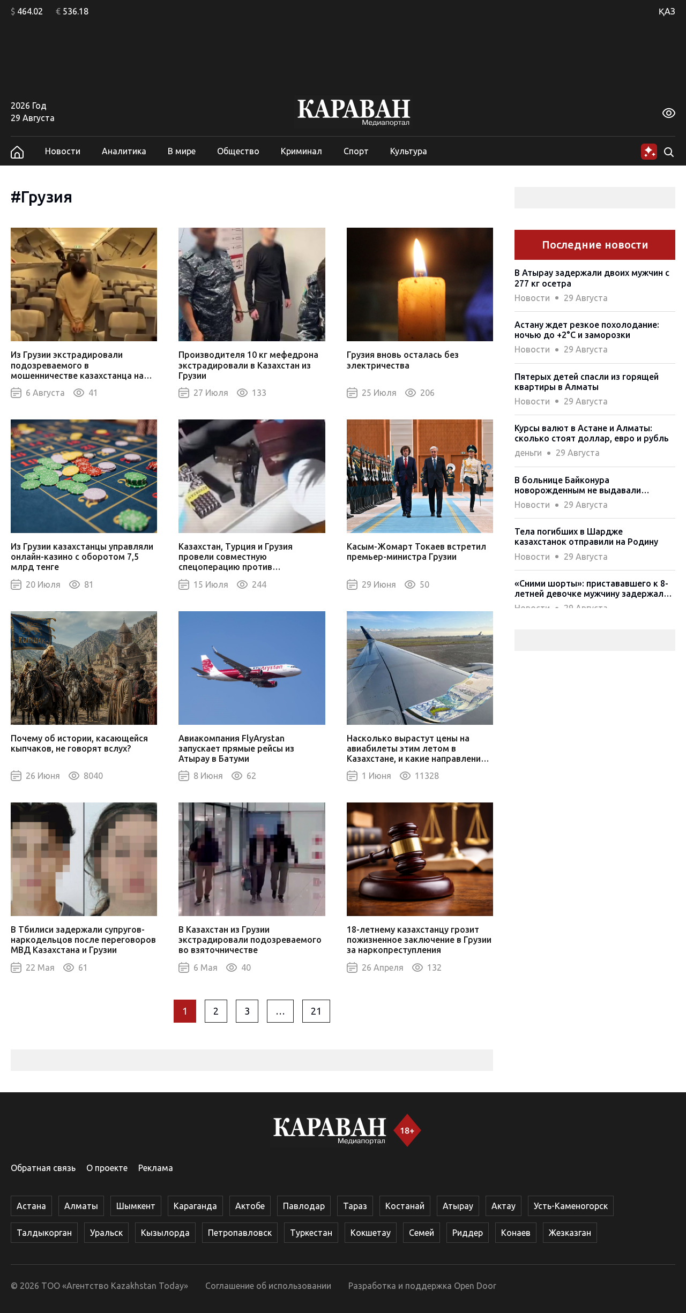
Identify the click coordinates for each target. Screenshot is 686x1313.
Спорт (356, 151)
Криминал (301, 151)
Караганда (195, 1206)
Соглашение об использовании (268, 1286)
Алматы (81, 1206)
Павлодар (304, 1206)
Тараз (355, 1206)
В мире (182, 151)
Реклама (155, 1168)
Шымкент (135, 1206)
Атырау (458, 1206)
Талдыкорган (44, 1232)
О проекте (107, 1168)
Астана (31, 1206)
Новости (62, 151)
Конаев (516, 1232)
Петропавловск (240, 1232)
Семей (421, 1232)
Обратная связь (43, 1168)
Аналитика (124, 151)
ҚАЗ (667, 11)
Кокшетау (371, 1232)
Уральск (106, 1232)
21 (316, 1011)
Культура (408, 151)
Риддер (467, 1232)
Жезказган (570, 1232)
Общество (238, 151)
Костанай (404, 1206)
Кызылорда (165, 1232)
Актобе (250, 1206)
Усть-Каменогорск (571, 1206)
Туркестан (311, 1232)
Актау (503, 1206)
